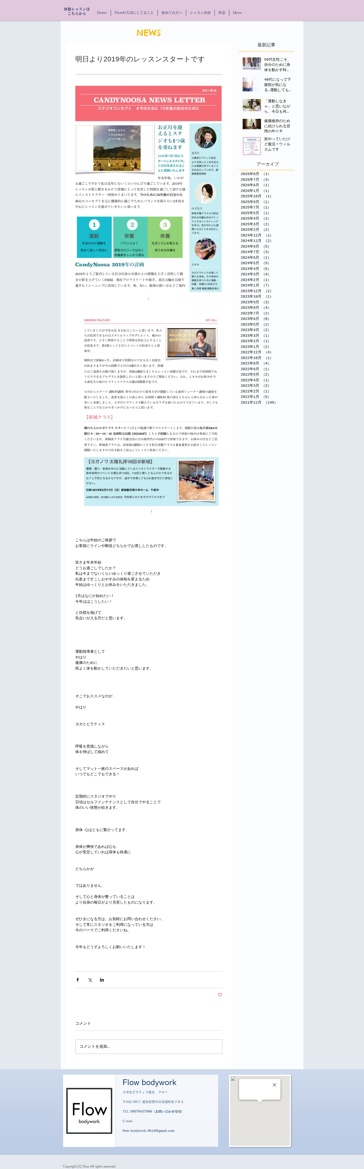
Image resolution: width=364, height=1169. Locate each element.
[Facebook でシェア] (77, 979)
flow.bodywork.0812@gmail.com (148, 1130)
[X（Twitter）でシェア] (89, 979)
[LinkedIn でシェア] (102, 979)
